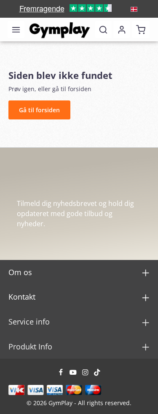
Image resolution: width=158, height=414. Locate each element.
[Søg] (103, 29)
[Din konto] (121, 29)
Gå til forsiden (39, 110)
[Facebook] (61, 374)
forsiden (79, 89)
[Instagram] (86, 374)
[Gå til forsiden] (59, 29)
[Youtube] (74, 374)
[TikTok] (97, 374)
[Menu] (16, 29)
